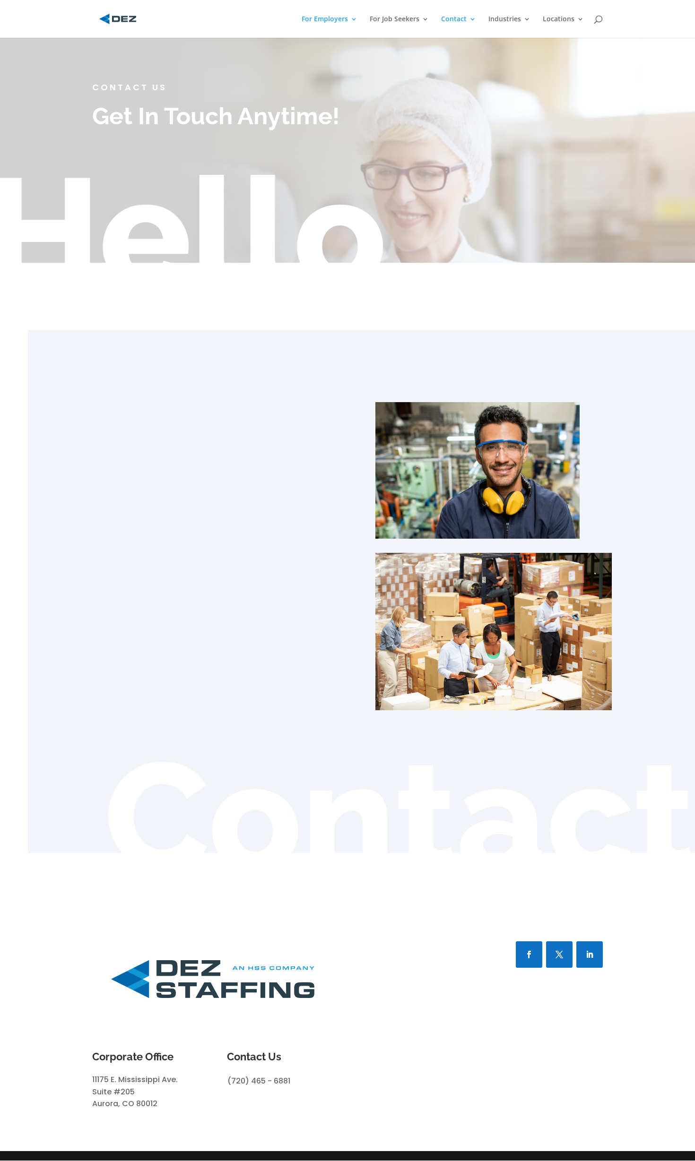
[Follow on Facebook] (529, 954)
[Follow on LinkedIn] (589, 954)
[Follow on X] (559, 954)
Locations (558, 19)
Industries (504, 19)
